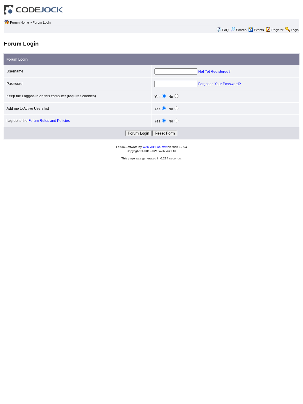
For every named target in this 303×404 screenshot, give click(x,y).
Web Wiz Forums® (155, 146)
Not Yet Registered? (214, 72)
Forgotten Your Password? (219, 84)
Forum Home (19, 22)
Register (277, 30)
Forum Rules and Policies (49, 121)
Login (295, 30)
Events (259, 30)
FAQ (225, 30)
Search (241, 30)
